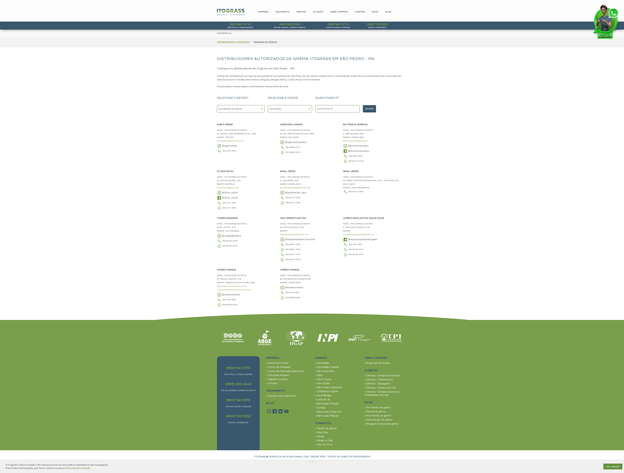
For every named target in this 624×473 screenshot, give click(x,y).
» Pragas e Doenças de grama (381, 423)
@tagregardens (231, 235)
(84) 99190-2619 (230, 246)
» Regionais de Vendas (377, 363)
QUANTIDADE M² (327, 98)
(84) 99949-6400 (230, 305)
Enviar (369, 108)
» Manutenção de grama (378, 419)
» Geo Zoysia (322, 383)
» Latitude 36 (322, 399)
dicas (375, 12)
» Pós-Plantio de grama (377, 415)
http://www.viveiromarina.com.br (232, 286)
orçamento (282, 12)
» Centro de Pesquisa (278, 367)
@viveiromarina (230, 294)
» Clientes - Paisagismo (377, 383)
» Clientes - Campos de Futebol (382, 375)
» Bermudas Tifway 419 (328, 411)
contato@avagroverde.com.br (230, 141)
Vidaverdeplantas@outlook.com (294, 234)
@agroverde (229, 145)
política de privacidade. (77, 468)
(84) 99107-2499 (293, 198)
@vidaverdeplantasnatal (300, 239)
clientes (360, 12)
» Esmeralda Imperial (327, 367)
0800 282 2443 (289, 24)
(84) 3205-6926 (355, 156)
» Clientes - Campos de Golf (380, 387)
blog (388, 12)
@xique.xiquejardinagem (362, 239)
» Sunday (320, 407)
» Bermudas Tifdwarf (326, 415)
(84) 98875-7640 (293, 244)
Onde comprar (339, 12)
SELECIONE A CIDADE (283, 98)
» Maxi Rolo (321, 432)
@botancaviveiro (358, 145)
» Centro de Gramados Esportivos (285, 371)
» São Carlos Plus (324, 371)
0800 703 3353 (377, 24)
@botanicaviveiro (358, 151)
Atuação (318, 12)
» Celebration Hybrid (326, 391)
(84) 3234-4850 (229, 300)
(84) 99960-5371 (293, 147)
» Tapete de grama (326, 428)
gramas (301, 12)
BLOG (270, 403)
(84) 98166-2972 (356, 249)
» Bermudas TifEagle (327, 403)
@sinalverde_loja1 (296, 192)
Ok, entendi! (613, 466)
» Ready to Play (324, 440)
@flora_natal (229, 192)
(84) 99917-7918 (293, 254)
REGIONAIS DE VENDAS (265, 42)
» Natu (319, 375)
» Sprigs (319, 436)
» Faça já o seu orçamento (281, 395)
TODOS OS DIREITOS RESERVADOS (348, 456)
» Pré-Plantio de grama (377, 407)
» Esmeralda (322, 363)
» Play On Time (323, 444)
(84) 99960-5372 (293, 152)
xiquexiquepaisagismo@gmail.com (359, 234)
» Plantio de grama (375, 411)
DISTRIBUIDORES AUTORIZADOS (233, 42)
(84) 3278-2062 (229, 151)
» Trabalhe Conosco (277, 379)
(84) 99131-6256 (356, 161)
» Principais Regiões (277, 375)
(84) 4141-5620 (229, 203)
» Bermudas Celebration (328, 387)
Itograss (231, 12)
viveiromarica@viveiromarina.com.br (234, 290)
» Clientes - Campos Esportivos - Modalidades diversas (382, 393)
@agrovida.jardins (295, 142)
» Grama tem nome (277, 363)
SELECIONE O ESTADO (232, 98)
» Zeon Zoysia (323, 379)
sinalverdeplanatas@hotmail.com (295, 188)
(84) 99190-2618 (230, 241)
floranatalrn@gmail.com (228, 188)
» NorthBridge (323, 395)
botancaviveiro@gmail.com (355, 141)
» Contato (271, 383)
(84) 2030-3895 (355, 244)
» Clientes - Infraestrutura (378, 379)
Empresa (263, 12)
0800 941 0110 (240, 24)
